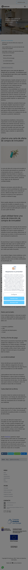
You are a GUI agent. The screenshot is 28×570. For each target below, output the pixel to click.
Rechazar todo (14, 302)
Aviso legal (21, 290)
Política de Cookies (16, 289)
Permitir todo (14, 298)
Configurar (14, 294)
